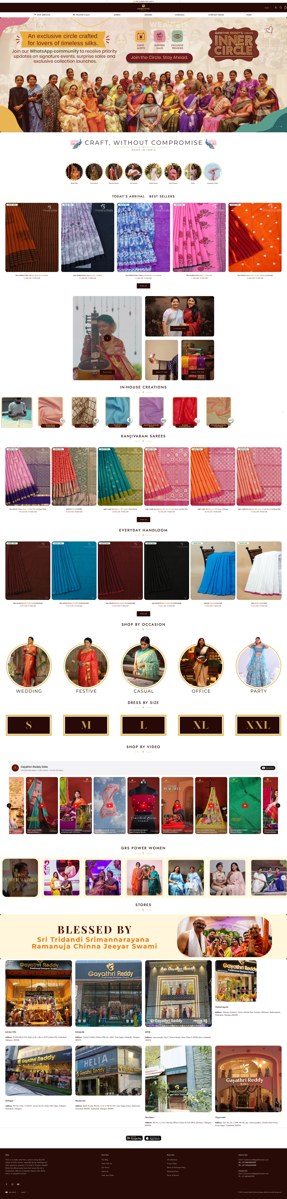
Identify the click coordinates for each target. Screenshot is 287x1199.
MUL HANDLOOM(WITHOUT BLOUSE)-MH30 (120, 603)
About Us (105, 1171)
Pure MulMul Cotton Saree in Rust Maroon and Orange (255, 275)
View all (143, 286)
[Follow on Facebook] (6, 1184)
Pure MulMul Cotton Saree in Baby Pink (199, 275)
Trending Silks (179, 328)
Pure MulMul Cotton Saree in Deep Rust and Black (32, 275)
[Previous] (70, 412)
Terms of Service (173, 1175)
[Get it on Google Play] (152, 1138)
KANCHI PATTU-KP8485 (74, 509)
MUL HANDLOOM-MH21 (259, 603)
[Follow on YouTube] (18, 1184)
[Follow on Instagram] (12, 1184)
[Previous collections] (65, 173)
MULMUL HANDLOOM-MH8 (213, 603)
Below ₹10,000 (197, 372)
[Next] (283, 412)
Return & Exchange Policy (176, 1167)
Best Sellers (162, 196)
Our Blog (105, 1159)
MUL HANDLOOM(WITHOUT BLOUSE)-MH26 (28, 603)
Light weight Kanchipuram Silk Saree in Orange (213, 509)
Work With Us (107, 1163)
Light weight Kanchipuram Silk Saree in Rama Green (120, 509)
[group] (143, 74)
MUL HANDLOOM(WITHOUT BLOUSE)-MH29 (74, 603)
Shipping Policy (172, 1171)
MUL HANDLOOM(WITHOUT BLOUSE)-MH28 (166, 603)
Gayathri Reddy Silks (34, 767)
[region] (143, 74)
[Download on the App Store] (134, 1138)
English (267, 8)
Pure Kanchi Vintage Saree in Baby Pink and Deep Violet (28, 509)
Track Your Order (108, 1175)
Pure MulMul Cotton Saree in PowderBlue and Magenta (143, 275)
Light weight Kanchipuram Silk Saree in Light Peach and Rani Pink (167, 509)
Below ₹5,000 (161, 372)
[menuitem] (42, 14)
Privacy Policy (172, 1163)
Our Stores (105, 1167)
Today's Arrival (128, 196)
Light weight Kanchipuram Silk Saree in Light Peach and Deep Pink (259, 509)
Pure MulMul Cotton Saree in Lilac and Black (87, 275)
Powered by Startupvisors (275, 1192)
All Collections (172, 1159)
